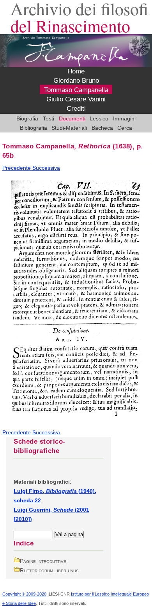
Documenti (72, 118)
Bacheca (102, 128)
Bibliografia (33, 128)
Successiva (46, 168)
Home (76, 71)
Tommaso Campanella (76, 90)
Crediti (76, 108)
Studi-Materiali (69, 128)
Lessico (99, 118)
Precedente (17, 168)
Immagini (124, 118)
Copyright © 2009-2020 (24, 594)
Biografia (27, 118)
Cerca (124, 128)
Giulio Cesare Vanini (76, 99)
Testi (48, 118)
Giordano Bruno (76, 80)
